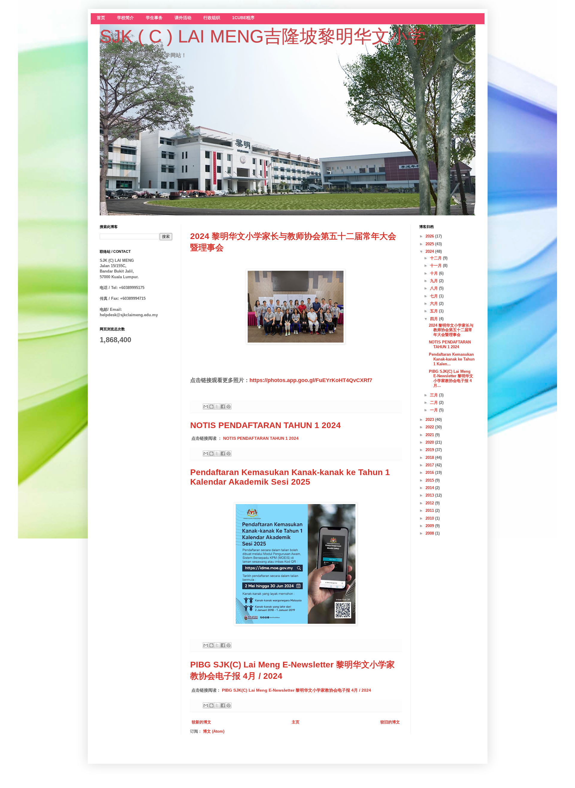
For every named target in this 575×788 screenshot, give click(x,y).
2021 (430, 435)
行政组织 (211, 18)
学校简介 (125, 18)
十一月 (436, 265)
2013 (430, 495)
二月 (434, 402)
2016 (430, 472)
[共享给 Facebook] (223, 407)
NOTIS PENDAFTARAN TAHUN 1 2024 (265, 425)
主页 (295, 722)
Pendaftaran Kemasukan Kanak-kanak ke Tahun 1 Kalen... (452, 359)
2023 (430, 419)
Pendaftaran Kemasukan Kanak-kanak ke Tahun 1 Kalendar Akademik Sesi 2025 (290, 477)
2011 (430, 510)
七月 (434, 296)
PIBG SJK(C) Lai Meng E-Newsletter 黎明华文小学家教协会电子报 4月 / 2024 (296, 690)
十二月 (436, 258)
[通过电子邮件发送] (206, 407)
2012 (430, 503)
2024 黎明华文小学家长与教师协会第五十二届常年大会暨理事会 (451, 330)
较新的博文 (201, 722)
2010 (430, 518)
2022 (430, 427)
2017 (430, 465)
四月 (434, 319)
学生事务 (154, 18)
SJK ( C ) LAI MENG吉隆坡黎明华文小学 (263, 36)
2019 (430, 450)
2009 (430, 526)
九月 (434, 281)
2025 (430, 244)
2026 (430, 236)
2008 (430, 533)
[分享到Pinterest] (228, 407)
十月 (434, 273)
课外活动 (183, 18)
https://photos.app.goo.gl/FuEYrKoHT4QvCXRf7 (310, 380)
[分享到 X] (217, 407)
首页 (101, 18)
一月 (434, 410)
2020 (430, 442)
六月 (434, 303)
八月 (434, 288)
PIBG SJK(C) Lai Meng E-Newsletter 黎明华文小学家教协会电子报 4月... (451, 378)
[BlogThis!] (211, 407)
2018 (430, 457)
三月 (434, 395)
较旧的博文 (390, 722)
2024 (430, 251)
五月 (434, 311)
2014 (430, 488)
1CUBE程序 (243, 18)
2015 (430, 480)
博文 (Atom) (213, 731)
